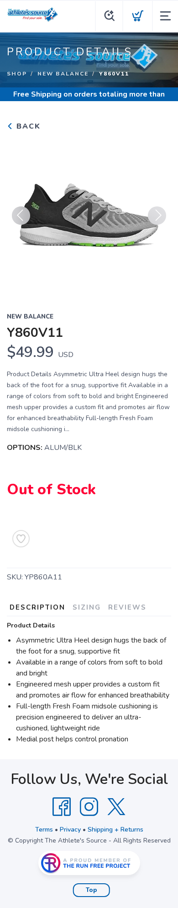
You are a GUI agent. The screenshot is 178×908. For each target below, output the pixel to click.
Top (91, 890)
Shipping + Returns (115, 829)
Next (157, 215)
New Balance (63, 73)
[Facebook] (61, 807)
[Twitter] (116, 807)
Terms (44, 829)
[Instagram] (89, 807)
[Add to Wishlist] (21, 538)
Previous (21, 215)
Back (27, 126)
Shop (17, 73)
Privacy (70, 829)
